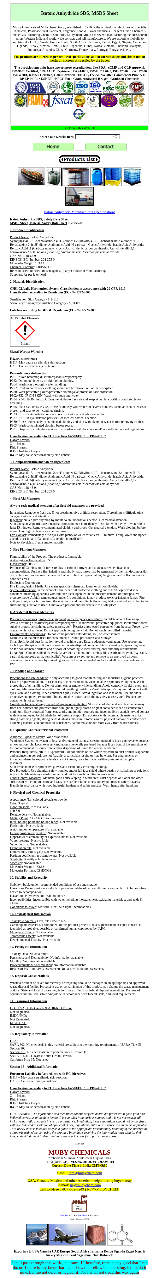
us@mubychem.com (85, 1185)
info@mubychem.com (85, 1173)
